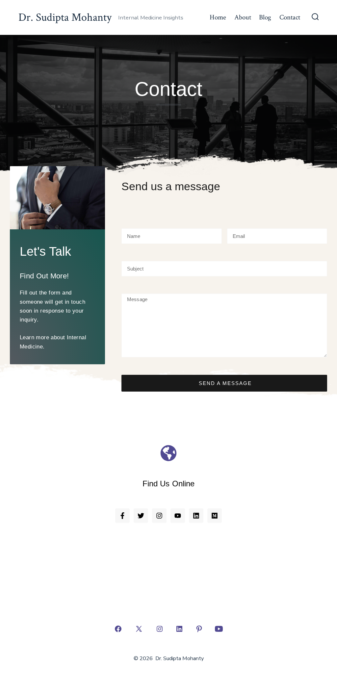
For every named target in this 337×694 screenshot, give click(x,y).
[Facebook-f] (122, 515)
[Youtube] (177, 515)
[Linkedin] (196, 515)
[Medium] (214, 515)
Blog (265, 17)
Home (218, 17)
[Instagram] (159, 515)
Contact (289, 17)
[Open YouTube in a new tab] (219, 629)
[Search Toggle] (315, 17)
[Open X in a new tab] (139, 629)
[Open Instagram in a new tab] (159, 629)
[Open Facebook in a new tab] (118, 629)
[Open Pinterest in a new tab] (199, 629)
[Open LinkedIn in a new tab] (179, 629)
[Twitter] (141, 515)
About (242, 17)
